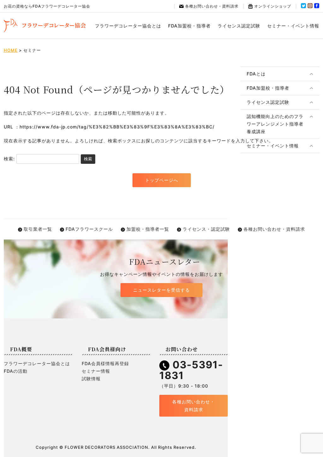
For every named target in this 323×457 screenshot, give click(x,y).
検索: (9, 158)
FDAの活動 (15, 371)
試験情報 (91, 378)
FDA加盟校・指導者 (189, 25)
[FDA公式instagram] (310, 6)
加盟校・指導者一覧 (147, 229)
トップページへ (161, 180)
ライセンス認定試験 (239, 25)
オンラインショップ (272, 6)
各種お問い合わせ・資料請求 (211, 6)
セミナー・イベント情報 (293, 25)
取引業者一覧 (38, 229)
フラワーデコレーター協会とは (128, 25)
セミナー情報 (96, 371)
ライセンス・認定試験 (206, 229)
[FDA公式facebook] (316, 6)
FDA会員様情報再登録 (105, 363)
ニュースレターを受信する (161, 290)
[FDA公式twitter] (303, 6)
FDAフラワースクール (89, 229)
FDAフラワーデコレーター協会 (45, 25)
